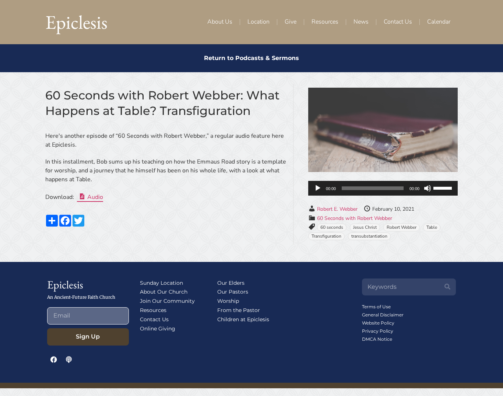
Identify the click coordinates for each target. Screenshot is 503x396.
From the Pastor (238, 310)
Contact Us (398, 22)
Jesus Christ (365, 227)
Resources (325, 22)
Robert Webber (401, 227)
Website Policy (378, 323)
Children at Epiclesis (243, 319)
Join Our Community (167, 301)
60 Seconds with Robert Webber (354, 218)
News (361, 22)
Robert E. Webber (337, 209)
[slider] (443, 187)
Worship (228, 301)
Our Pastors (232, 291)
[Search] (447, 286)
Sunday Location (161, 283)
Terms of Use (376, 306)
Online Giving (157, 328)
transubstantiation (369, 236)
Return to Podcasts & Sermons (251, 58)
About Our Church (163, 291)
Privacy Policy (377, 331)
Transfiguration (326, 236)
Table (431, 227)
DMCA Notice (377, 339)
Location (258, 22)
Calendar (438, 22)
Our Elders (231, 283)
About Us (219, 22)
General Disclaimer (383, 315)
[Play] (317, 188)
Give (290, 22)
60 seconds (331, 227)
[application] (383, 188)
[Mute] (427, 188)
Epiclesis (76, 22)
